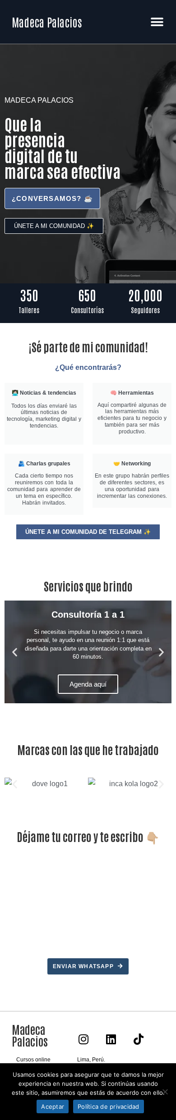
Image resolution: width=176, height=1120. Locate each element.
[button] (157, 22)
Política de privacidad (108, 1106)
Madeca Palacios (47, 21)
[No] (164, 1091)
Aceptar (52, 1106)
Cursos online (33, 1059)
